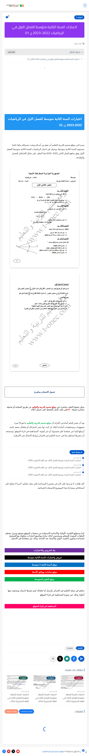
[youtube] (18, 751)
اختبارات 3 (79, 17)
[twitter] (13, 751)
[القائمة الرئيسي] (85, 5)
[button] (74, 659)
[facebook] (4, 751)
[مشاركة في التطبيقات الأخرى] (53, 659)
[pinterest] (8, 751)
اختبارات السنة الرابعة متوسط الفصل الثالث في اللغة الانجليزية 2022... (54, 460)
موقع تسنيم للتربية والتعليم (53, 751)
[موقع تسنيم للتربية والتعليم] (15, 5)
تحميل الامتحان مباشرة (44, 392)
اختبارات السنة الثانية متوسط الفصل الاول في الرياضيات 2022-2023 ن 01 (53, 59)
